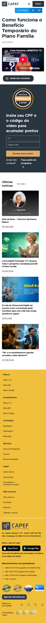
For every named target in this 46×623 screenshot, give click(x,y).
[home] (14, 3)
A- (33, 10)
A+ (39, 10)
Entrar (38, 4)
